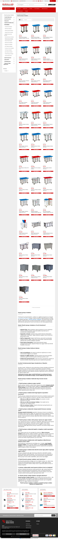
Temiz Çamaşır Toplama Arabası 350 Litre (23, 147)
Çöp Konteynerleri (7, 57)
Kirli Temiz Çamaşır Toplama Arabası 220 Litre (48, 212)
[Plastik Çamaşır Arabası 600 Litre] (48, 268)
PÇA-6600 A (45, 275)
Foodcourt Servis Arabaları (9, 48)
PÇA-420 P (32, 166)
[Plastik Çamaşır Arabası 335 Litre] (24, 268)
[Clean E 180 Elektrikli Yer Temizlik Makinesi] (22, 493)
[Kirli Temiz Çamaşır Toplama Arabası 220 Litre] (48, 203)
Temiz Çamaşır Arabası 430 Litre (47, 168)
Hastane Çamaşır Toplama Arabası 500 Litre (24, 81)
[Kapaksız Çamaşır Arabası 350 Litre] (48, 137)
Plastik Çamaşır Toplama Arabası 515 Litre (35, 277)
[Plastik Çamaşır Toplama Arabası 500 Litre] (48, 29)
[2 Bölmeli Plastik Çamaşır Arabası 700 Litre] (48, 224)
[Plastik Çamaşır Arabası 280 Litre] (36, 246)
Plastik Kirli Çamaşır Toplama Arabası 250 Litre (24, 38)
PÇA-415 (20, 123)
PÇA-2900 (44, 253)
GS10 (8, 504)
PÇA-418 (20, 144)
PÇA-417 (32, 123)
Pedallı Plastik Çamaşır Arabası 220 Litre (23, 234)
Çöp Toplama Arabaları (8, 51)
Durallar (6, 70)
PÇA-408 (44, 57)
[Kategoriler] (8, 8)
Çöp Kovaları (6, 59)
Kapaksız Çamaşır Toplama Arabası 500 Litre (36, 212)
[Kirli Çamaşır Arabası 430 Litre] (24, 159)
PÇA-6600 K (21, 297)
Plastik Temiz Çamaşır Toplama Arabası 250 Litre (36, 38)
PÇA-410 (32, 79)
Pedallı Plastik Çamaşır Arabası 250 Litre (23, 59)
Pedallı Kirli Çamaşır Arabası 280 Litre (35, 103)
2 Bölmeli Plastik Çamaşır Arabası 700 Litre (48, 234)
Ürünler (30, 8)
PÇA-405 (32, 57)
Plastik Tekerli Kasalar (8, 40)
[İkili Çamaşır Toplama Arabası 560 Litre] (24, 94)
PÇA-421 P (20, 188)
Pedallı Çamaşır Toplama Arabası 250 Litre (35, 59)
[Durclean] (52, 4)
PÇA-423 (44, 188)
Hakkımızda (25, 8)
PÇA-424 (20, 210)
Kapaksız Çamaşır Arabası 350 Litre (48, 147)
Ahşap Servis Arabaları (8, 44)
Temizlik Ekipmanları (8, 55)
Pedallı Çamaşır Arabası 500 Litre (47, 190)
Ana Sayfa (19, 8)
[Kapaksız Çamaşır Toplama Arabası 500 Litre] (36, 203)
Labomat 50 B (9, 498)
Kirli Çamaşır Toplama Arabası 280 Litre (47, 81)
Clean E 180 (27, 492)
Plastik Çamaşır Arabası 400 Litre (23, 255)
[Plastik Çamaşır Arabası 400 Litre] (24, 246)
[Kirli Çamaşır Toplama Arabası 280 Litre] (48, 72)
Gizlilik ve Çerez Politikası (16, 536)
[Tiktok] (42, 1)
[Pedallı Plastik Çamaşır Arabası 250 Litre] (24, 50)
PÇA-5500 (32, 275)
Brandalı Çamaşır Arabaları (9, 37)
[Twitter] (35, 1)
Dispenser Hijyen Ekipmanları (7, 64)
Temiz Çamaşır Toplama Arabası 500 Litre (23, 212)
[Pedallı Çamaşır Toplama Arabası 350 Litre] (48, 116)
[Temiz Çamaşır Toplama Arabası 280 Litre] (36, 72)
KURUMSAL (28, 521)
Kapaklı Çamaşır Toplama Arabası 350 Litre (36, 125)
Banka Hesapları (20, 11)
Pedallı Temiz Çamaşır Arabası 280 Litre (47, 103)
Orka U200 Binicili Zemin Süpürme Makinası (12, 494)
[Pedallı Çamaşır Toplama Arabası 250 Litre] (36, 50)
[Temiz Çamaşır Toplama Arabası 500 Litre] (24, 203)
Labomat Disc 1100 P (29, 498)
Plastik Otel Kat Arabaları (9, 30)
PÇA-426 (44, 210)
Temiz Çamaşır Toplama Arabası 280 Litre (35, 81)
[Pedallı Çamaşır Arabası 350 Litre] (36, 137)
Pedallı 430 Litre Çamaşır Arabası (36, 168)
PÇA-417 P (45, 123)
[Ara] (45, 4)
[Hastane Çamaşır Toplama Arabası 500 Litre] (24, 72)
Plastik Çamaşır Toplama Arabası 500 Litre (48, 38)
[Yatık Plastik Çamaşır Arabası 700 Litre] (36, 224)
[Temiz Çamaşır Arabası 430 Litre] (48, 159)
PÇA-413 (32, 101)
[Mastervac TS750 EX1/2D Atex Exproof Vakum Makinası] (41, 493)
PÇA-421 (44, 166)
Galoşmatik (6, 20)
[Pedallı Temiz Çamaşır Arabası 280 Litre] (48, 94)
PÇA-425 (32, 210)
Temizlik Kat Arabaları (8, 26)
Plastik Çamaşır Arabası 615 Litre (23, 299)
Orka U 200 (9, 492)
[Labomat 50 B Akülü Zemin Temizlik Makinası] (4, 499)
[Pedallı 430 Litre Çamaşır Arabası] (36, 159)
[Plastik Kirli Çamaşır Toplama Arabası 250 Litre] (24, 29)
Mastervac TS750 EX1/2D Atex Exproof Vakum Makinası (48, 494)
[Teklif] (24, 40)
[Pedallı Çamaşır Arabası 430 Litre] (24, 181)
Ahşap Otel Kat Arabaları (9, 32)
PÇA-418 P (32, 144)
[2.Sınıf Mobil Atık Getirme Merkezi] (41, 505)
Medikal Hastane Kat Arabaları (8, 35)
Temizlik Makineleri (8, 17)
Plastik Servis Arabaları (8, 42)
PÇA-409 (20, 79)
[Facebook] (33, 1)
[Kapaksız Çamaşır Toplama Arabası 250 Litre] (48, 50)
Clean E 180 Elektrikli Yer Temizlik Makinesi (30, 494)
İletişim (26, 11)
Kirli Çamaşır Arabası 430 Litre (24, 168)
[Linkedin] (40, 1)
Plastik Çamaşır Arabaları (9, 15)
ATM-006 (45, 504)
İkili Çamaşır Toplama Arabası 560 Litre (23, 103)
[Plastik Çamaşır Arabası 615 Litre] (24, 290)
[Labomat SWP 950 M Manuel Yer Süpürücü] (22, 505)
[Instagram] (36, 1)
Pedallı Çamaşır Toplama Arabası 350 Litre (48, 125)
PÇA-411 (44, 79)
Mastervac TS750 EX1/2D (48, 492)
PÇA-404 (20, 57)
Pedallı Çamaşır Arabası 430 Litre (23, 190)
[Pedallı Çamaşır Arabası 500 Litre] (48, 181)
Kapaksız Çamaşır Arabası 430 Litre (36, 190)
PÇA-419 (44, 144)
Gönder (53, 515)
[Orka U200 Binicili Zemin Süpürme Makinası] (4, 493)
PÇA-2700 (32, 253)
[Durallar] (8, 5)
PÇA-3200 (20, 275)
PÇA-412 (20, 101)
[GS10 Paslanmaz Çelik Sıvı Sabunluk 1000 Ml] (4, 505)
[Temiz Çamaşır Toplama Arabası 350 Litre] (24, 137)
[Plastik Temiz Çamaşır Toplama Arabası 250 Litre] (36, 29)
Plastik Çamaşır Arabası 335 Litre (23, 277)
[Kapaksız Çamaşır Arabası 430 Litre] (36, 181)
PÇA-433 (20, 253)
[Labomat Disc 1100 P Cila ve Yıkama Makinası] (22, 499)
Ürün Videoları (37, 8)
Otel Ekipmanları (7, 61)
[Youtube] (38, 1)
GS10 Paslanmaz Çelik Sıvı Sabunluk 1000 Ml (11, 506)
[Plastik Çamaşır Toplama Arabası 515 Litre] (36, 268)
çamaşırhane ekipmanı (23, 318)
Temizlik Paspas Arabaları (9, 53)
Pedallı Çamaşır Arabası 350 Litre (35, 147)
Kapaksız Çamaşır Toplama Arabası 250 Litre (48, 59)
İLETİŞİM (38, 521)
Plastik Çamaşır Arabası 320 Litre (47, 255)
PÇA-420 (20, 166)
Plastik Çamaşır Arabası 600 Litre (47, 277)
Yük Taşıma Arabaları (8, 50)
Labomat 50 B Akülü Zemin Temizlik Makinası (11, 500)
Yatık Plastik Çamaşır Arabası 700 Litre (35, 234)
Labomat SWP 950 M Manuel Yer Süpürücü (30, 506)
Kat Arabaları (6, 24)
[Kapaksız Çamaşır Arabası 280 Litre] (24, 116)
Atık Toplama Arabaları (8, 46)
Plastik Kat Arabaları (8, 28)
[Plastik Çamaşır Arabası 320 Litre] (48, 246)
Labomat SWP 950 (28, 504)
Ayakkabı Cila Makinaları (9, 22)
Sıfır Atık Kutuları (7, 18)
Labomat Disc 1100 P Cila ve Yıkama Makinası (29, 500)
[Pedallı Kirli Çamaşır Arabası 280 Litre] (36, 94)
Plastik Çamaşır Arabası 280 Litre (35, 255)
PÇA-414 (44, 101)
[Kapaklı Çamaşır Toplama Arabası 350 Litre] (36, 116)
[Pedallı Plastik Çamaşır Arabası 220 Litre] (24, 224)
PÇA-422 (32, 188)
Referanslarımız (45, 8)
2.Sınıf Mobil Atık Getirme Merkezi (49, 505)
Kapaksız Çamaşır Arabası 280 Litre (24, 125)
